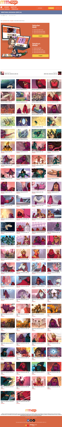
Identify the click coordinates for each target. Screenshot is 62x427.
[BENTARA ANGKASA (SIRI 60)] (39, 267)
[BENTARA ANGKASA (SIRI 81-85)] (8, 308)
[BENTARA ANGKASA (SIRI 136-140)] (54, 337)
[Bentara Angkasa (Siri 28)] (39, 159)
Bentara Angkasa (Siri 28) (37, 165)
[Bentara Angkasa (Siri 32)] (39, 173)
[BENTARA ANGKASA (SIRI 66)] (8, 294)
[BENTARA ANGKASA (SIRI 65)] (54, 280)
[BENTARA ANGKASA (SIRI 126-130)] (23, 337)
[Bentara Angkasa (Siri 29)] (54, 159)
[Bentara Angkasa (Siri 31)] (23, 173)
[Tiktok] (34, 420)
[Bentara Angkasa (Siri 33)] (54, 173)
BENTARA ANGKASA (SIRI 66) (7, 299)
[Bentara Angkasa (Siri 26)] (8, 159)
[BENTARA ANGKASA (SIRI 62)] (8, 280)
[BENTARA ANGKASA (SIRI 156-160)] (54, 352)
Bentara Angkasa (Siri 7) (37, 101)
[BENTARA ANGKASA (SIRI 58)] (8, 267)
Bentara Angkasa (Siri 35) (22, 192)
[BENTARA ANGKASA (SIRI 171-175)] (39, 366)
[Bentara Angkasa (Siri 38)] (8, 200)
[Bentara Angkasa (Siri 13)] (8, 121)
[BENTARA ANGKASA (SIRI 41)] (54, 200)
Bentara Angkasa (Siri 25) (53, 151)
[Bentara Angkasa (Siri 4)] (54, 84)
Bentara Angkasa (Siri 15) (37, 126)
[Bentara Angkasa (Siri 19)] (39, 133)
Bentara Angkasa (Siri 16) (53, 126)
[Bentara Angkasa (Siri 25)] (54, 146)
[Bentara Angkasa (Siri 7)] (39, 96)
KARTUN (14, 7)
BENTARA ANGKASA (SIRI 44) (38, 218)
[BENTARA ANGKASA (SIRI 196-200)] (54, 381)
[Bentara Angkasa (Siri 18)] (23, 133)
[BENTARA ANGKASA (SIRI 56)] (39, 253)
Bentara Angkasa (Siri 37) (53, 192)
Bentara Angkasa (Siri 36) (37, 192)
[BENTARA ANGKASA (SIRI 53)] (54, 240)
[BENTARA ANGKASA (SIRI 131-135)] (39, 337)
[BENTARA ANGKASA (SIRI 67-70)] (23, 294)
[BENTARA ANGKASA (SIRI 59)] (23, 267)
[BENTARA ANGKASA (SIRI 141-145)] (8, 352)
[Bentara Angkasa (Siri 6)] (23, 96)
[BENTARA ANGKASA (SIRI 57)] (54, 253)
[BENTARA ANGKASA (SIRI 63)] (23, 280)
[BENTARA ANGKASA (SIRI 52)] (39, 240)
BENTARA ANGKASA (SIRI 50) (7, 245)
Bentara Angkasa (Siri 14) (22, 126)
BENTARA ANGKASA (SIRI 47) (22, 232)
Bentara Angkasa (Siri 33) (53, 178)
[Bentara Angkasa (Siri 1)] (8, 84)
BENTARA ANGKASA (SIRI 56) (38, 259)
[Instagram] (31, 420)
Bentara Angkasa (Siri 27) (22, 165)
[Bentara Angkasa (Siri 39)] (23, 200)
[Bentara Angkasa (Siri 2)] (23, 84)
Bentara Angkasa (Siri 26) (6, 165)
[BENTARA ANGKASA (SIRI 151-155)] (39, 352)
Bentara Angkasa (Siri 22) (22, 151)
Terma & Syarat (27, 417)
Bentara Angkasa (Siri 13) (6, 126)
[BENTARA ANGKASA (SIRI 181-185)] (8, 381)
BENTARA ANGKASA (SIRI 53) (53, 245)
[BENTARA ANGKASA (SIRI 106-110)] (23, 323)
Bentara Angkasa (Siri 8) (52, 101)
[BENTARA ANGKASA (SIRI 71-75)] (39, 294)
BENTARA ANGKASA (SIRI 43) (22, 218)
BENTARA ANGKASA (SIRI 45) (53, 218)
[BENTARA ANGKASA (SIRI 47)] (23, 226)
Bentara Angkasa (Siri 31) (21, 178)
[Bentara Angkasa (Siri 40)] (39, 200)
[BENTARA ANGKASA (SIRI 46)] (8, 226)
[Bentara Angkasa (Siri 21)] (8, 146)
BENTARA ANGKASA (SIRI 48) (38, 232)
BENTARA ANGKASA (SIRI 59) (22, 272)
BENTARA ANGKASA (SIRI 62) (7, 286)
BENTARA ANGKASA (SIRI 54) (7, 259)
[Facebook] (28, 420)
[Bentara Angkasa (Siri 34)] (8, 186)
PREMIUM (15, 9)
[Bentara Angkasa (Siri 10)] (23, 108)
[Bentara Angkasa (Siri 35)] (23, 186)
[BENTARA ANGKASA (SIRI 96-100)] (54, 308)
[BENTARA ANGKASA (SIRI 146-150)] (23, 352)
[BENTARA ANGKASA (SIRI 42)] (8, 213)
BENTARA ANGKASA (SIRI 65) (53, 286)
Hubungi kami (34, 417)
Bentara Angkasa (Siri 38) (6, 205)
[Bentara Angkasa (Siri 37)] (54, 186)
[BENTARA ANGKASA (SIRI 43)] (23, 213)
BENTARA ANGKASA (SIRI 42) (7, 218)
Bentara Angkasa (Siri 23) (37, 151)
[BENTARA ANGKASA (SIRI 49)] (54, 226)
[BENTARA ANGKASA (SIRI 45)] (54, 213)
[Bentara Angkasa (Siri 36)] (39, 186)
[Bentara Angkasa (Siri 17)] (8, 133)
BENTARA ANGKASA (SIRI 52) (38, 245)
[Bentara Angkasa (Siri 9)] (8, 108)
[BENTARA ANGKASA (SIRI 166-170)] (23, 366)
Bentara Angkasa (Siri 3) (37, 89)
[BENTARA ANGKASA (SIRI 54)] (8, 253)
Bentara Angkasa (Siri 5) (6, 101)
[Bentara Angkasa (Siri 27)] (23, 159)
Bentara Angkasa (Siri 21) (6, 151)
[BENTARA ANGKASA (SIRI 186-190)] (23, 381)
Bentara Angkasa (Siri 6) (21, 101)
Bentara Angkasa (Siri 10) (22, 114)
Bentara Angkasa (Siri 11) (37, 114)
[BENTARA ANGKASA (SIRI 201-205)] (8, 395)
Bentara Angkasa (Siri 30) (6, 178)
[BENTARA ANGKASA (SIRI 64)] (39, 280)
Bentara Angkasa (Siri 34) (6, 192)
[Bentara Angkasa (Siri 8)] (54, 96)
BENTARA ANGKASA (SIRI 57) (53, 259)
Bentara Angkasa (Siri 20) (53, 139)
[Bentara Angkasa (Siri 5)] (8, 96)
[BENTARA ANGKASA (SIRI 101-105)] (8, 323)
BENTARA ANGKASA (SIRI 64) (38, 286)
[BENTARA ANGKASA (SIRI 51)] (23, 240)
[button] (39, 8)
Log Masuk (4, 20)
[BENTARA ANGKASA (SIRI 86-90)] (23, 308)
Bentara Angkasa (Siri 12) (52, 114)
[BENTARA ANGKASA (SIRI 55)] (23, 253)
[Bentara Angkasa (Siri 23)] (39, 146)
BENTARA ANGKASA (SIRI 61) (53, 272)
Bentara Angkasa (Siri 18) (22, 139)
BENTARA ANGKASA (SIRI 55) (22, 259)
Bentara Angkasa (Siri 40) (37, 205)
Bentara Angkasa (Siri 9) (6, 114)
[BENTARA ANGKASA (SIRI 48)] (39, 226)
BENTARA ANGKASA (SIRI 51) (22, 245)
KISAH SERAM (5, 9)
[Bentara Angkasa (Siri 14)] (23, 121)
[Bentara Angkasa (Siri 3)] (39, 84)
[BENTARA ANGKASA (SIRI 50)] (8, 240)
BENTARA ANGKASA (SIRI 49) (53, 232)
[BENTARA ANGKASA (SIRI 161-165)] (8, 366)
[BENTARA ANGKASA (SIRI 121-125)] (8, 337)
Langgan (12, 20)
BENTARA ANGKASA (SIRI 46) (7, 232)
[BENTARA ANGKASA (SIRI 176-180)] (54, 366)
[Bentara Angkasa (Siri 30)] (8, 173)
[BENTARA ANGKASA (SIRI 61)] (54, 267)
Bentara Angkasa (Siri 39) (22, 205)
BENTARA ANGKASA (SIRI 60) (38, 272)
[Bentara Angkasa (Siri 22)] (23, 146)
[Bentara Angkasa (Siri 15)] (39, 121)
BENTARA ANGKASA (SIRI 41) (53, 205)
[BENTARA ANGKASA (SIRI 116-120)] (54, 323)
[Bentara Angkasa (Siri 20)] (54, 133)
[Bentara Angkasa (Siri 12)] (54, 108)
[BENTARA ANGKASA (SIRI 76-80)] (54, 294)
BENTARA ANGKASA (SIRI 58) (7, 272)
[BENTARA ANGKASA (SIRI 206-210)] (23, 395)
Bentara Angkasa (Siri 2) (21, 89)
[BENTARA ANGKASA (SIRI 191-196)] (39, 381)
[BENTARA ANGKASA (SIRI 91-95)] (39, 308)
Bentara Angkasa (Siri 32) (37, 178)
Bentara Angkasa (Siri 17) (6, 139)
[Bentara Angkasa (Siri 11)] (39, 108)
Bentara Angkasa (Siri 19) (37, 139)
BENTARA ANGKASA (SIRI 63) (22, 286)
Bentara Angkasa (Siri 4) (52, 89)
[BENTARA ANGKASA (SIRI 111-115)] (39, 323)
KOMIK (6, 7)
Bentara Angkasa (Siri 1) (6, 89)
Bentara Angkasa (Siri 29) (53, 165)
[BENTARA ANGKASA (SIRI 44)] (39, 213)
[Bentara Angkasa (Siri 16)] (54, 121)
